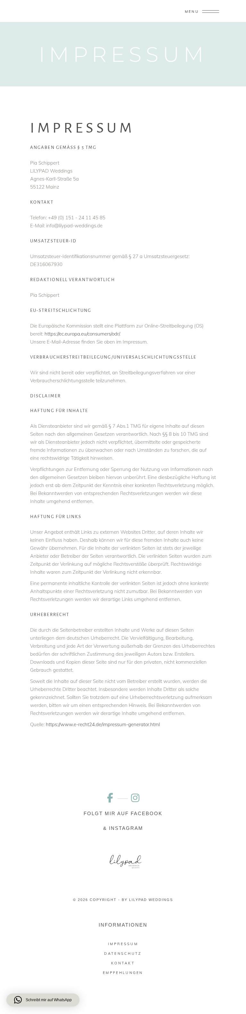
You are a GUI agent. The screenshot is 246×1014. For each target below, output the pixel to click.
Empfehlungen (123, 972)
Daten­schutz (123, 953)
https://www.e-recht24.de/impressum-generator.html (103, 724)
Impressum (123, 944)
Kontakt (123, 963)
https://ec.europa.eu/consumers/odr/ (82, 334)
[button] (42, 1000)
